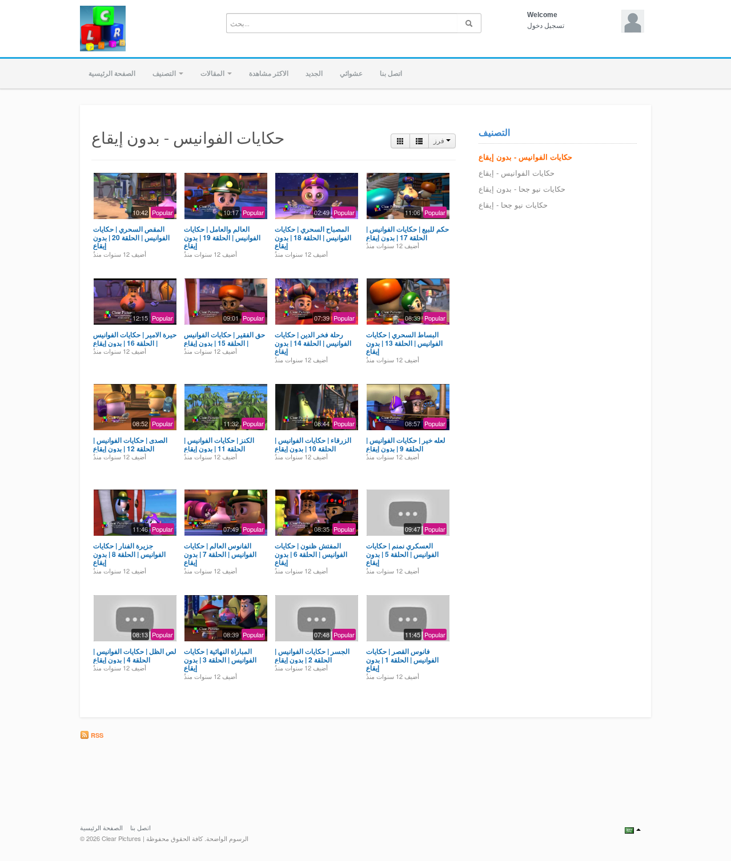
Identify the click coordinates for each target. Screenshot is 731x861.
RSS (96, 735)
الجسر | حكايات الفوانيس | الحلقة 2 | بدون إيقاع (312, 655)
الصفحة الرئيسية (112, 74)
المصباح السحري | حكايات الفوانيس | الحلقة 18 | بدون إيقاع (313, 237)
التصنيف (165, 74)
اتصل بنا (391, 74)
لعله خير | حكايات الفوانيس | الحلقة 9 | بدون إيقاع (405, 444)
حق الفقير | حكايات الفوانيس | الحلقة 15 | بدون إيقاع (224, 338)
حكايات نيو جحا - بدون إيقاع (522, 189)
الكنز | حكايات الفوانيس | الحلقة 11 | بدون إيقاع (219, 444)
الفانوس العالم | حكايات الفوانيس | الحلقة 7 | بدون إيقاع (220, 553)
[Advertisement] (434, 772)
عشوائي (351, 74)
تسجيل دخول (545, 26)
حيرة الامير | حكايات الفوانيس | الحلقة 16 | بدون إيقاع (134, 338)
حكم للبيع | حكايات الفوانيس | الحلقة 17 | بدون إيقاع (407, 233)
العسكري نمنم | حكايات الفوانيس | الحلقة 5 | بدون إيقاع (402, 553)
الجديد (314, 74)
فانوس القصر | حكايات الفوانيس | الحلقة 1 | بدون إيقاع (402, 659)
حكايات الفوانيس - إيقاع (517, 173)
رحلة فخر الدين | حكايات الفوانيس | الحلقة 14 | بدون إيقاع (313, 342)
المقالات (213, 74)
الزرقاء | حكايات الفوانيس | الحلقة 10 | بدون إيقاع (313, 444)
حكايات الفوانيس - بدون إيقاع (525, 157)
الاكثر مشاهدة (268, 74)
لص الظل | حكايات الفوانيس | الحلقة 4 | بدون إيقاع (134, 655)
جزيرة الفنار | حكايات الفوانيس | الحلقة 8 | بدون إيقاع (129, 553)
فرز (439, 141)
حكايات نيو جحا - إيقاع (513, 205)
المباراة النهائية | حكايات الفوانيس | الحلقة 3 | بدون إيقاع (220, 659)
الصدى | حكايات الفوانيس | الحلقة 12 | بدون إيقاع (130, 444)
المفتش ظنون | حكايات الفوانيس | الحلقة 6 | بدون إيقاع (311, 553)
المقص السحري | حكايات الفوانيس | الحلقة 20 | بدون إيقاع (131, 237)
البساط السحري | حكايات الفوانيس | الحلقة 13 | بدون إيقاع (404, 342)
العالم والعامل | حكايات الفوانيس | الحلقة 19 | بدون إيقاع (222, 237)
